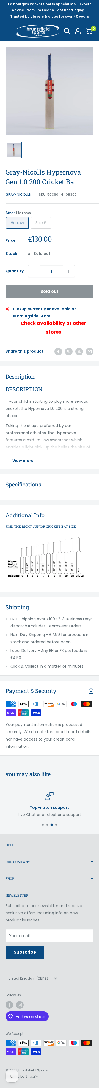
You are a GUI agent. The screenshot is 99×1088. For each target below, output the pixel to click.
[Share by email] (90, 351)
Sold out (49, 291)
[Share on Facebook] (58, 351)
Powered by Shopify (22, 1076)
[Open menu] (8, 31)
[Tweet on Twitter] (79, 351)
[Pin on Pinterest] (69, 351)
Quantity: (15, 271)
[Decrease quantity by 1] (34, 271)
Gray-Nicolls (18, 194)
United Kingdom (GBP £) (28, 978)
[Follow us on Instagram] (20, 1005)
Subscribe (25, 952)
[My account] (78, 31)
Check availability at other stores (53, 327)
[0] (89, 31)
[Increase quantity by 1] (69, 271)
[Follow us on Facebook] (9, 1005)
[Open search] (67, 31)
